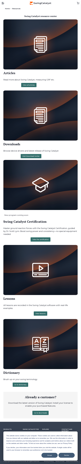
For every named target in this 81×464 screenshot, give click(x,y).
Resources (16, 9)
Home (7, 9)
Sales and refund (72, 461)
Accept (49, 455)
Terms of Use (59, 461)
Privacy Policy (49, 461)
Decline (66, 455)
